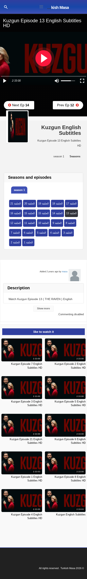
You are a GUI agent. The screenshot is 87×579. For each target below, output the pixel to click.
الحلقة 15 (29, 213)
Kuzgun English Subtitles (71, 514)
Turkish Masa (57, 7)
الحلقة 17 (71, 203)
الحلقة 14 (57, 213)
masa (64, 271)
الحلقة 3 (67, 232)
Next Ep (20, 105)
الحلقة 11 (29, 223)
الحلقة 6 (28, 232)
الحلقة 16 (15, 213)
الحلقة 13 (71, 213)
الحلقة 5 (41, 232)
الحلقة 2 (15, 242)
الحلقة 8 (70, 223)
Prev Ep (66, 105)
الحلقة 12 (15, 223)
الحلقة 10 (43, 223)
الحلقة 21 (15, 203)
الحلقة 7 (15, 232)
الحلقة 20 (29, 203)
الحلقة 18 (57, 203)
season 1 (19, 190)
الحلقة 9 (57, 223)
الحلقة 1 (28, 242)
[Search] (5, 6)
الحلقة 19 (43, 203)
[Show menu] (41, 6)
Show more (43, 308)
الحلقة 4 (54, 232)
